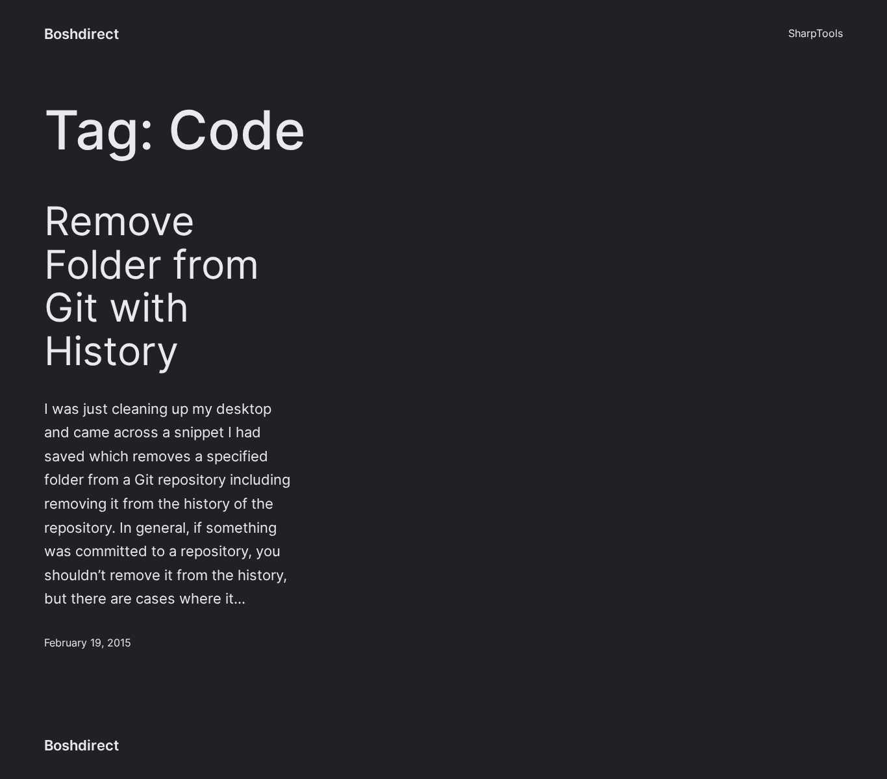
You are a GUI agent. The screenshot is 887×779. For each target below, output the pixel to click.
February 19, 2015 (87, 643)
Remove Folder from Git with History (151, 285)
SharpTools (815, 33)
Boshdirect (81, 33)
